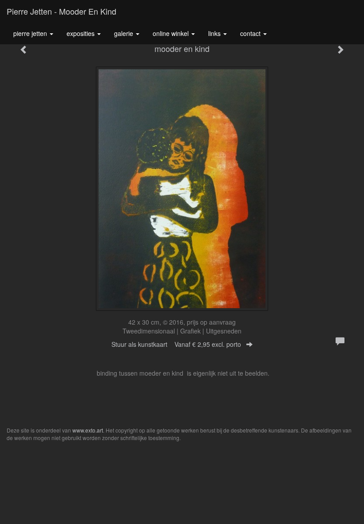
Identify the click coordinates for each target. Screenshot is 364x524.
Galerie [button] (124, 33)
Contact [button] (251, 33)
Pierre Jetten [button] (31, 33)
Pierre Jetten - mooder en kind (61, 11)
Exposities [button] (81, 33)
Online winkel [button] (171, 33)
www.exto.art (87, 430)
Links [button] (215, 33)
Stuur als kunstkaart (176, 344)
